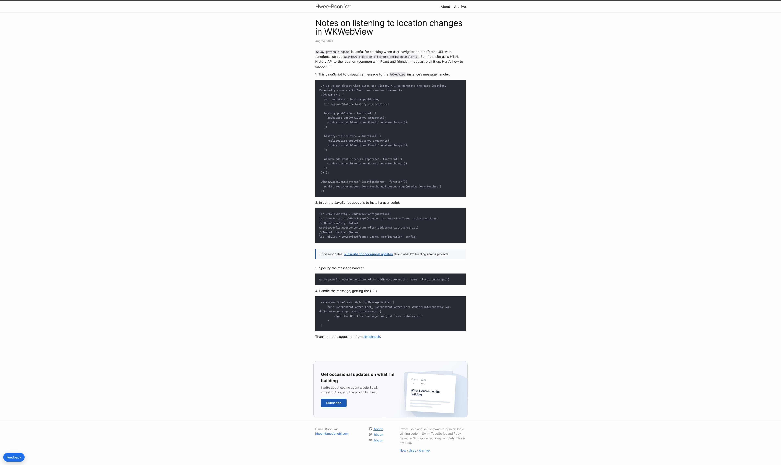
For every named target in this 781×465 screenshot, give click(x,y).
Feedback (14, 457)
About (445, 6)
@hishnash (372, 337)
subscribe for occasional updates (368, 254)
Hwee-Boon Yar (333, 6)
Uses (412, 450)
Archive (460, 6)
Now (403, 450)
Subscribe (333, 403)
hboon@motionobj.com (332, 433)
